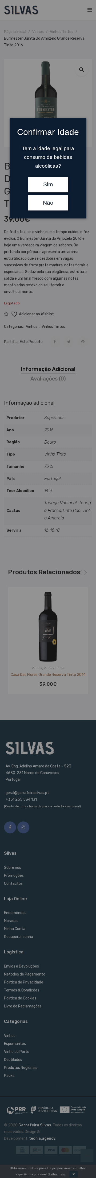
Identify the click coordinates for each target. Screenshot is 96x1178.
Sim (48, 184)
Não (48, 203)
